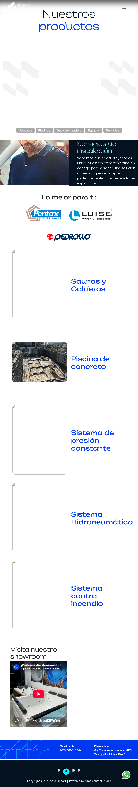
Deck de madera (69, 130)
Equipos (94, 130)
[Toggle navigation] (125, 7)
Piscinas (44, 130)
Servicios (112, 130)
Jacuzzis (25, 130)
